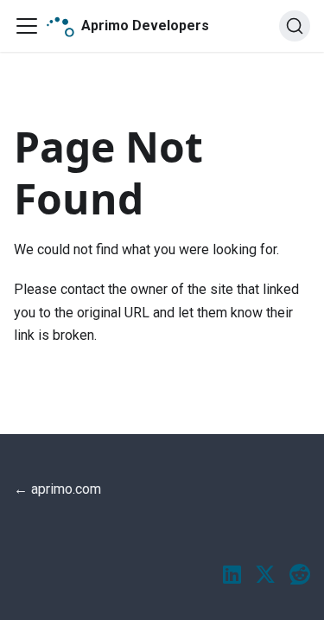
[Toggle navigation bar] (27, 26)
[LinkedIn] (232, 576)
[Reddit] (299, 576)
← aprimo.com (57, 489)
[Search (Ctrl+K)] (294, 26)
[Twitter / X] (265, 576)
